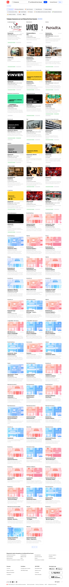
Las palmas (47, 93)
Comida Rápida (23, 11)
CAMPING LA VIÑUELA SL (30, 466)
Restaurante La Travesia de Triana (13, 93)
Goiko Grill (28, 506)
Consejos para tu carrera (25, 568)
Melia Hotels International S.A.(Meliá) (14, 506)
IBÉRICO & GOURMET (11, 166)
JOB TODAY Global (24, 570)
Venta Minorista (39, 9)
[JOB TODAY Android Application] (59, 569)
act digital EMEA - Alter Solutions (13, 320)
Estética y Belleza (48, 9)
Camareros (11, 9)
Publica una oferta (10, 570)
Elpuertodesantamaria (30, 384)
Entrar (60, 2)
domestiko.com (10, 278)
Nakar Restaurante (48, 46)
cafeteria (27, 143)
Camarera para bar (38, 556)
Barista (20, 14)
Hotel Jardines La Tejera (30, 446)
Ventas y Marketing (19, 9)
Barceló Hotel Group (11, 235)
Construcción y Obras (13, 11)
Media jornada (23, 556)
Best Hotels (28, 486)
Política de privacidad (30, 584)
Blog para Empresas (10, 572)
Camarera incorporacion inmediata (13, 559)
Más (24, 14)
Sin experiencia (38, 554)
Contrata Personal (53, 2)
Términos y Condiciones (39, 584)
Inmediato (51, 556)
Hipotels (9, 363)
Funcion (22, 559)
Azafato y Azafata (12, 14)
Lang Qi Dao (47, 190)
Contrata (8, 568)
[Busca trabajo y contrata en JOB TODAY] (8, 2)
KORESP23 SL (47, 166)
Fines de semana (10, 556)
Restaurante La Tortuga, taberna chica (51, 119)
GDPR (46, 584)
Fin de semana (23, 554)
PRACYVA (28, 235)
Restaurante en (9, 558)
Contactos (37, 572)
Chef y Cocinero (29, 9)
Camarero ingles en (52, 554)
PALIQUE (9, 46)
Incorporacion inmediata (39, 559)
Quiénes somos (38, 570)
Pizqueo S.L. (47, 70)
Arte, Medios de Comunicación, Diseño (43, 11)
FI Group (46, 235)
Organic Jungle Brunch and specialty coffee (33, 70)
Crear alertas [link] (40, 18)
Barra (22, 558)
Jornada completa (52, 558)
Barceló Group (10, 446)
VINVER (9, 70)
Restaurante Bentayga (49, 143)
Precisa (36, 558)
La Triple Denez (10, 190)
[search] (45, 2)
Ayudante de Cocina (58, 11)
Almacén (31, 11)
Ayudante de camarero (11, 554)
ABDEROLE (9, 143)
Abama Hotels (28, 426)
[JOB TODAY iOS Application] (52, 569)
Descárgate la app (38, 568)
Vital (27, 119)
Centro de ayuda (38, 574)
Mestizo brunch (10, 119)
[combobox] (20, 2)
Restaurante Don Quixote (30, 93)
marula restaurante (29, 46)
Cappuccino (28, 526)
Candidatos (9, 574)
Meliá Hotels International (30, 299)
